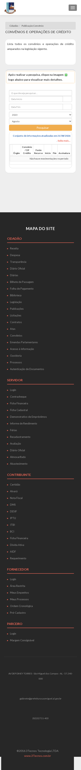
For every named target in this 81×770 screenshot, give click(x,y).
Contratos (16, 322)
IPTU (13, 518)
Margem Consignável (22, 640)
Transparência (18, 261)
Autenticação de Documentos (27, 369)
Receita (14, 248)
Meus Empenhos (19, 592)
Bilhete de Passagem (22, 281)
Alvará (13, 491)
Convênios (16, 335)
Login (13, 390)
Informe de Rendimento (23, 423)
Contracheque (18, 396)
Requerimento (18, 558)
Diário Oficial (17, 268)
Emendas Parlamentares (24, 342)
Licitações (15, 315)
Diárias (14, 275)
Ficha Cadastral (19, 410)
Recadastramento (20, 436)
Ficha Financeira (19, 403)
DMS (13, 504)
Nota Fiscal (16, 498)
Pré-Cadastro (18, 612)
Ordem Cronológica (21, 606)
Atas (12, 328)
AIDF (13, 551)
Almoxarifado (18, 457)
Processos (16, 362)
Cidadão (13, 25)
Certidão (15, 484)
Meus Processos (19, 599)
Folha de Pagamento (22, 288)
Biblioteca (15, 295)
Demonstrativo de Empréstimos (28, 416)
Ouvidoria (16, 355)
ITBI (12, 524)
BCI (12, 531)
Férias (13, 430)
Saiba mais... (64, 140)
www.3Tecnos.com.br (37, 755)
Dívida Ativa (17, 544)
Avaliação (15, 443)
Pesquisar (43, 127)
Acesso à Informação (22, 349)
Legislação (16, 302)
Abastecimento (19, 463)
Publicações (17, 308)
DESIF (13, 511)
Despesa (15, 255)
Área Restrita (17, 585)
